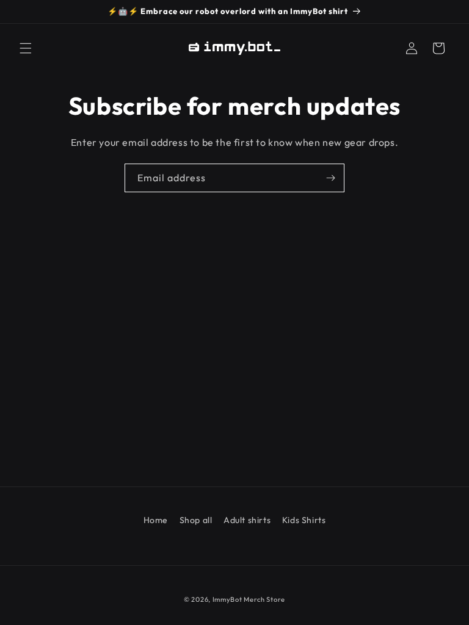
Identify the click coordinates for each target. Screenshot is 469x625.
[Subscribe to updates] (330, 178)
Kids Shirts (304, 520)
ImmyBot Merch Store (249, 599)
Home (156, 520)
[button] (25, 48)
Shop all (196, 520)
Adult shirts (247, 520)
